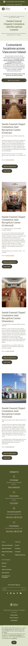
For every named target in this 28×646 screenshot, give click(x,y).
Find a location (14, 503)
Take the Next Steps (7, 551)
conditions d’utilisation (15, 635)
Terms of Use (8, 629)
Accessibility (14, 620)
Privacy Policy (14, 615)
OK (14, 642)
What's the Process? (7, 545)
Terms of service (14, 617)
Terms (5, 632)
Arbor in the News (6, 569)
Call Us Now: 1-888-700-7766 (14, 517)
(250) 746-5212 (10, 159)
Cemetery (17, 548)
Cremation (18, 551)
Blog (3, 555)
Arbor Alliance (5, 572)
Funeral (17, 545)
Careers (4, 566)
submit (23, 589)
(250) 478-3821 (10, 255)
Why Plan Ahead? (6, 548)
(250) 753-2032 (10, 351)
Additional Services (20, 555)
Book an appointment (14, 487)
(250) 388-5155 (10, 446)
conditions (14, 638)
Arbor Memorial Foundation (6, 576)
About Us (4, 563)
